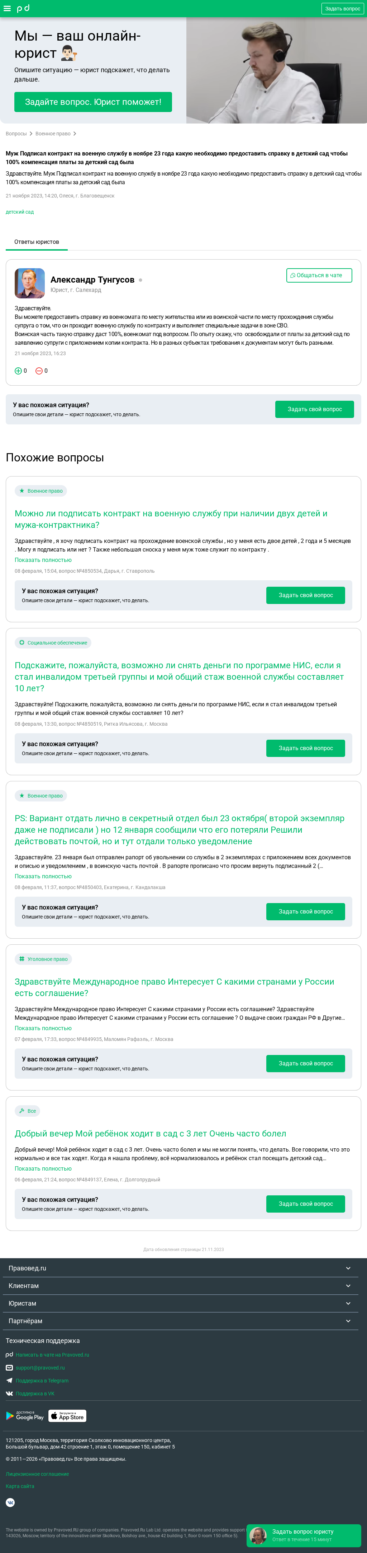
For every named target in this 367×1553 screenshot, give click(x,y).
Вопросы (16, 133)
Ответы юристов (36, 241)
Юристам (22, 1303)
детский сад (20, 212)
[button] (304, 1535)
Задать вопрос (342, 8)
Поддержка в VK (35, 1393)
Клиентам (24, 1285)
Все (32, 1111)
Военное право (53, 133)
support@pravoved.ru (40, 1368)
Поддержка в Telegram (42, 1381)
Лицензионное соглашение (37, 1474)
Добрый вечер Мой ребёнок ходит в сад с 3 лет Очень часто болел (150, 1134)
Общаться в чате (319, 275)
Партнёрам (25, 1321)
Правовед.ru (27, 1268)
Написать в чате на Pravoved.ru (52, 1355)
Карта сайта (20, 1486)
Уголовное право (48, 959)
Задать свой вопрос (315, 409)
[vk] (10, 1502)
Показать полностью (43, 560)
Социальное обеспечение (57, 643)
